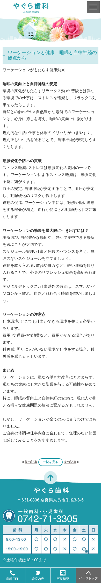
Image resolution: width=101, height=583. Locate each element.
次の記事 (70, 462)
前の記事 (31, 462)
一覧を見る (51, 462)
